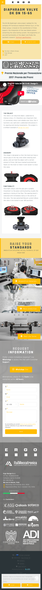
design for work (23, 128)
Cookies (22, 564)
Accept (12, 585)
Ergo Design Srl (25, 558)
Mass (30, 309)
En (15, 555)
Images (12, 42)
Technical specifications (23, 37)
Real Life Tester (30, 336)
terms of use (23, 424)
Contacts (22, 561)
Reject (31, 585)
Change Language (24, 555)
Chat (22, 369)
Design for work (31, 42)
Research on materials (27, 281)
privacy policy (32, 424)
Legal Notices (22, 566)
